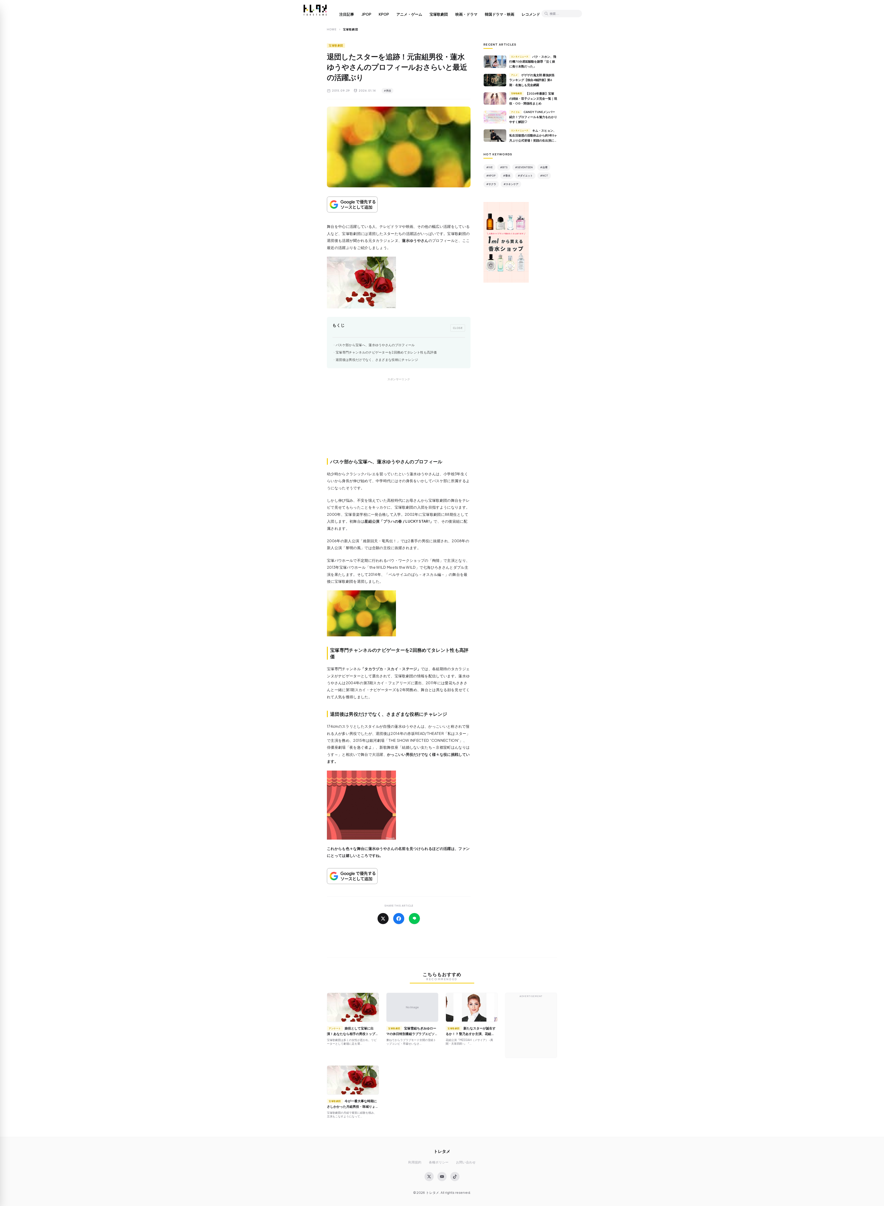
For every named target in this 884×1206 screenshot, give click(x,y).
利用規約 (414, 1162)
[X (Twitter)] (429, 1176)
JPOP (366, 14)
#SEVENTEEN (524, 167)
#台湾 (543, 167)
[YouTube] (442, 1176)
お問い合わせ (466, 1162)
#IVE (489, 167)
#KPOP (491, 175)
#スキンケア (510, 184)
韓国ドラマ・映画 (499, 14)
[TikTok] (454, 1176)
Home (332, 29)
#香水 (506, 175)
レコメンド (531, 14)
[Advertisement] (399, 423)
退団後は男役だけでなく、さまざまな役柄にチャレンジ (377, 360)
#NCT (544, 175)
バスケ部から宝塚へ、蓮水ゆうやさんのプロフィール (375, 345)
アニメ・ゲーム (409, 14)
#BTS (504, 167)
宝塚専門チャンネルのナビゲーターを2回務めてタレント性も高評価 (386, 352)
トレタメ (442, 1151)
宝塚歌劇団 (439, 14)
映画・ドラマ (466, 14)
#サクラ (491, 184)
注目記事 (346, 14)
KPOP (384, 14)
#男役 (387, 90)
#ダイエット (525, 175)
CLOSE (458, 327)
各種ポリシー (439, 1162)
